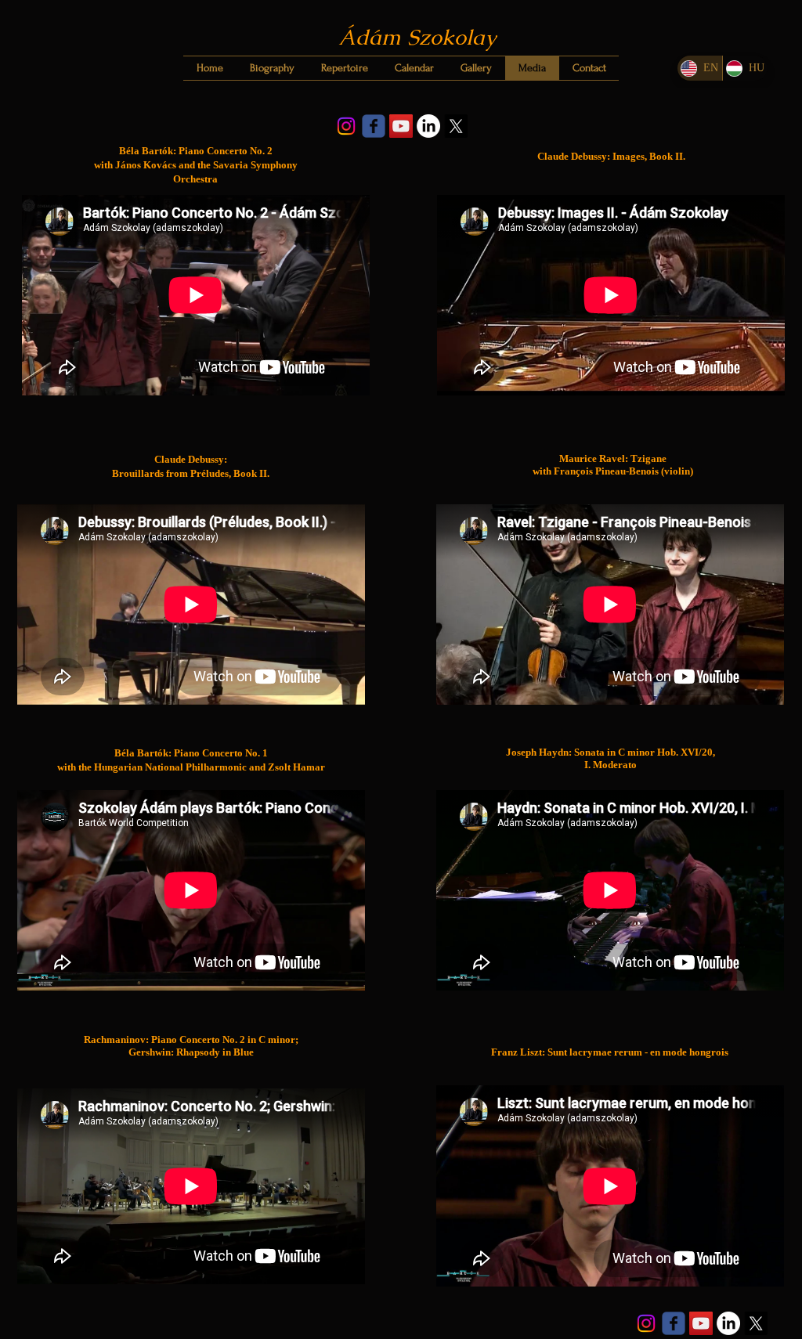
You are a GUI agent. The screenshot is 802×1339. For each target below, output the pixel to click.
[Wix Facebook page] (373, 126)
